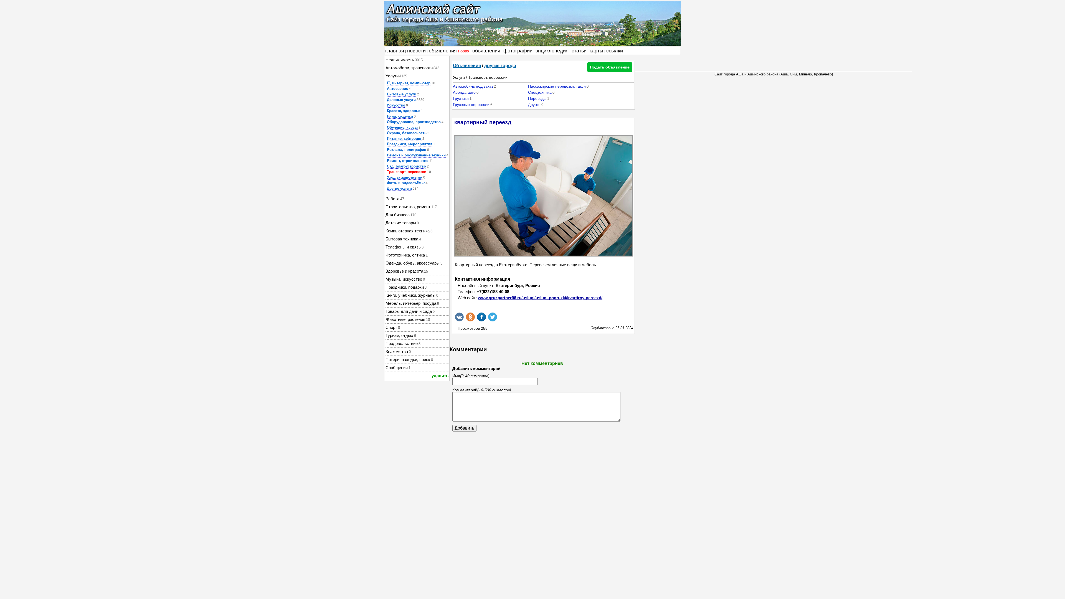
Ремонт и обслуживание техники (416, 155)
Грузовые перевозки (471, 104)
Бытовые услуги (401, 94)
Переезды (537, 98)
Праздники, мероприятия (409, 144)
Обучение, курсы (402, 127)
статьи (579, 51)
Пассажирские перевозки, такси (557, 86)
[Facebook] (481, 317)
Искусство (396, 105)
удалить (440, 375)
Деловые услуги (401, 100)
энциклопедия (552, 51)
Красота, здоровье (403, 111)
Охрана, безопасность (407, 133)
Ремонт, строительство (407, 161)
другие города (500, 65)
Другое (534, 104)
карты (596, 51)
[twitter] (492, 317)
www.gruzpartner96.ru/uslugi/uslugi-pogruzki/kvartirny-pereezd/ (540, 297)
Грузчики (461, 98)
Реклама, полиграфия (406, 150)
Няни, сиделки (400, 116)
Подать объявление (610, 67)
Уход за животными (404, 177)
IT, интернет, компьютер (408, 83)
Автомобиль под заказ (473, 86)
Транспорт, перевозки (406, 172)
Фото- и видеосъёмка (406, 183)
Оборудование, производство (414, 122)
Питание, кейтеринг (404, 138)
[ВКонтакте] (459, 317)
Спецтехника (540, 92)
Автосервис (397, 89)
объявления (449, 51)
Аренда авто (464, 92)
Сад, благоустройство (406, 166)
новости (416, 51)
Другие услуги (399, 188)
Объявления (467, 65)
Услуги (459, 77)
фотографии (517, 51)
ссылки (614, 51)
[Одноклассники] (470, 317)
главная (394, 51)
